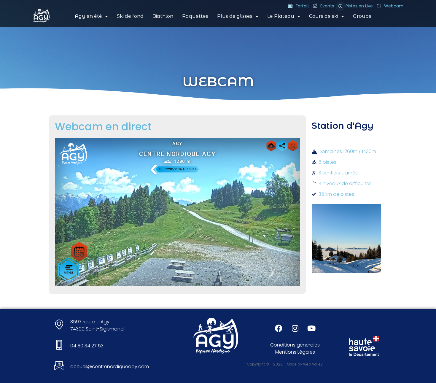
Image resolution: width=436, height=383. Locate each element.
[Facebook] (278, 328)
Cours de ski (323, 16)
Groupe (362, 16)
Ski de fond (130, 16)
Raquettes (195, 16)
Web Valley (313, 364)
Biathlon (162, 16)
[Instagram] (295, 328)
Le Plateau (280, 16)
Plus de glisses (234, 16)
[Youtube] (311, 328)
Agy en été (88, 16)
